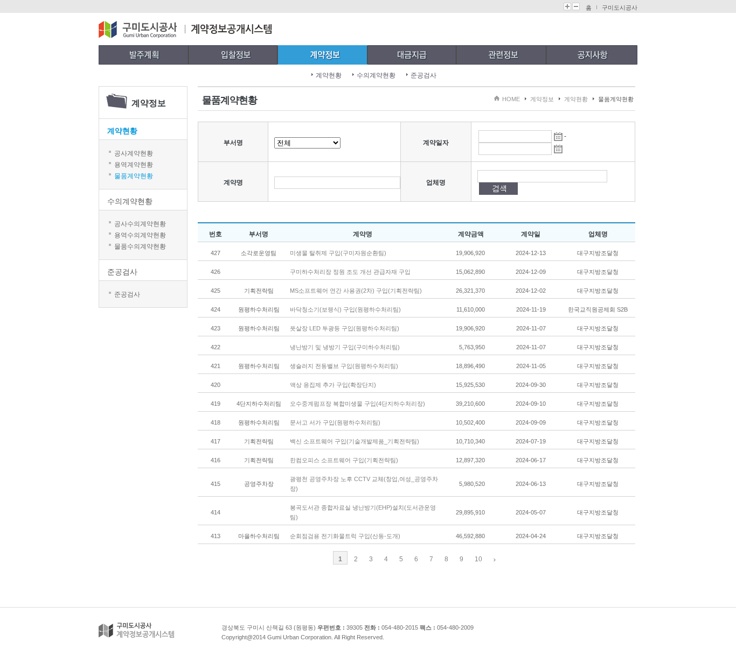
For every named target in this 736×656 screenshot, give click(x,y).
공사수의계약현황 (140, 224)
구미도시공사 (619, 7)
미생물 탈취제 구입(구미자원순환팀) (338, 253)
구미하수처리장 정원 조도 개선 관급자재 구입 (350, 272)
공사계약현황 (133, 153)
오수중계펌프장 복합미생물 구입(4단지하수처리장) (357, 403)
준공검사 (423, 75)
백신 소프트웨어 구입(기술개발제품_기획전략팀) (354, 441)
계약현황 (329, 75)
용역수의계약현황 (140, 235)
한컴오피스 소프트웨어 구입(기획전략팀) (344, 460)
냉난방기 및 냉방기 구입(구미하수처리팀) (345, 347)
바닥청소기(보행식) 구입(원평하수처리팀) (345, 309)
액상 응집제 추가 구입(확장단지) (333, 385)
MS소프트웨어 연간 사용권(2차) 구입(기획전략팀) (356, 290)
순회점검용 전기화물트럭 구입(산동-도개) (345, 536)
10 (478, 559)
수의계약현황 (376, 75)
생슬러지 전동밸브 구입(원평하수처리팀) (344, 366)
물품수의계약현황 (140, 246)
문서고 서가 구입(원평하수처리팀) (335, 422)
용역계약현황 (133, 164)
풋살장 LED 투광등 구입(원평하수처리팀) (344, 328)
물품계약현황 (133, 176)
